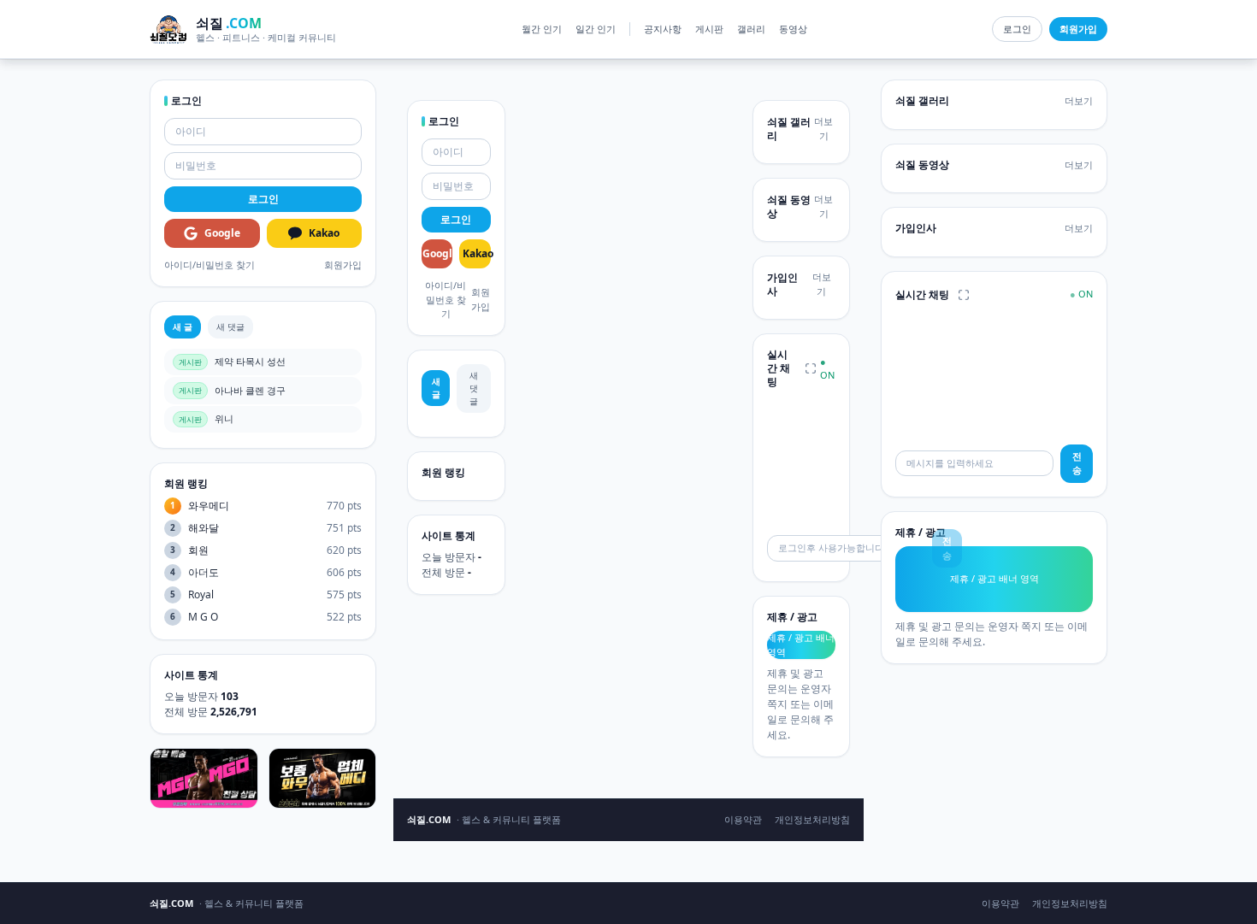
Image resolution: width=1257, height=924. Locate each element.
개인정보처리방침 (812, 819)
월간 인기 (542, 28)
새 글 (182, 327)
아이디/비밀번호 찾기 (209, 264)
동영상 (793, 28)
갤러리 (751, 28)
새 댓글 (230, 327)
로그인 (1017, 28)
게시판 (709, 28)
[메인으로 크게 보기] (810, 368)
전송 (1077, 463)
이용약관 (743, 819)
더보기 (823, 128)
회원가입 (343, 264)
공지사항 (663, 28)
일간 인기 (595, 28)
